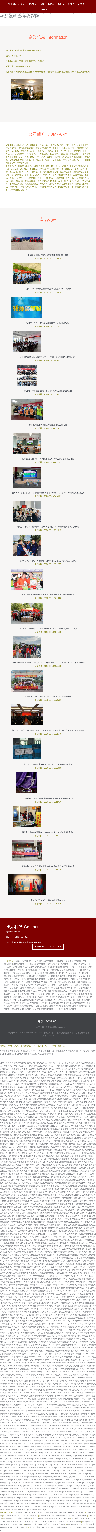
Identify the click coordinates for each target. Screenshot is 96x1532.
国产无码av (16, 1303)
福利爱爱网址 (21, 1282)
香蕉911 (58, 1081)
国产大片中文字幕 (70, 1207)
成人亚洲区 (51, 1210)
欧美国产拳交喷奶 (58, 1171)
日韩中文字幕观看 (83, 1069)
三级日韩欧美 (17, 1300)
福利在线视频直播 (78, 1087)
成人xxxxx (30, 1351)
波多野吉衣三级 (6, 1279)
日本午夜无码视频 (66, 1512)
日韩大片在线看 (63, 1195)
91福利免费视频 (77, 1438)
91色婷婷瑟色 (42, 1198)
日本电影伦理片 (22, 1240)
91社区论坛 (16, 1255)
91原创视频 (88, 1393)
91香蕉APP (32, 1063)
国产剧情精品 (68, 1075)
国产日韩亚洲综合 (66, 1378)
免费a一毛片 (9, 1222)
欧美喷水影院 (25, 1156)
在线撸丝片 (80, 1183)
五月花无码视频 (63, 1288)
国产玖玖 (6, 1414)
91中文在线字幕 (21, 1527)
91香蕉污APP (23, 1354)
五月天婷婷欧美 (34, 1177)
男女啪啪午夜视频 (52, 1180)
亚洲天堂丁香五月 (74, 1258)
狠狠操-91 (82, 1270)
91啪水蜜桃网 (5, 1417)
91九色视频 (73, 1114)
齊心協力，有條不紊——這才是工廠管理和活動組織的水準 (48, 764)
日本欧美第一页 (34, 1363)
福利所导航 (4, 1405)
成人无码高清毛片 (44, 1252)
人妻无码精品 (77, 1090)
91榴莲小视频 (59, 1156)
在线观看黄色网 (25, 1429)
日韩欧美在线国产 (74, 1150)
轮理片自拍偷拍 (26, 1315)
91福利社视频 (74, 1243)
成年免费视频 (70, 1450)
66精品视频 (23, 1285)
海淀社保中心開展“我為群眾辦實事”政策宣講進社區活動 (48, 289)
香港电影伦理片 (18, 1219)
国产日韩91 (11, 1108)
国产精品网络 (39, 1414)
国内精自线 (39, 1078)
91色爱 (48, 1351)
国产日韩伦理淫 (57, 1450)
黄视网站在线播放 (58, 1213)
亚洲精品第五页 (73, 1255)
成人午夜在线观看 (11, 1069)
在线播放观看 (85, 1294)
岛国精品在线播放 (59, 1447)
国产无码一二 (68, 1267)
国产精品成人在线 (77, 1189)
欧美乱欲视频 (41, 1231)
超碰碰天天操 (47, 1108)
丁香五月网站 (49, 1300)
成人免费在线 (72, 1234)
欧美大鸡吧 (79, 1381)
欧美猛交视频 (8, 1135)
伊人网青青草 (89, 1201)
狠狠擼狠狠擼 (35, 1441)
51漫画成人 (28, 1228)
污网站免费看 (21, 1147)
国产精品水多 (89, 1402)
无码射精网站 (13, 1180)
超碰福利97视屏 (72, 1399)
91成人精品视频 (30, 1087)
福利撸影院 (36, 1174)
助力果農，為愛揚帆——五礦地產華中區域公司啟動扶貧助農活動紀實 (48, 629)
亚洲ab (79, 1180)
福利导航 (84, 1243)
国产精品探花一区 (35, 1285)
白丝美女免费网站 (82, 1081)
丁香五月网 (87, 1222)
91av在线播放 (15, 1237)
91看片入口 (84, 1399)
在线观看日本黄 (81, 1282)
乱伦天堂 (62, 1405)
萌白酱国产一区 (79, 1099)
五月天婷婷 (24, 1438)
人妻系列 (50, 1162)
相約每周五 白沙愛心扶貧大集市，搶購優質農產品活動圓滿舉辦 (48, 595)
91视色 (52, 1201)
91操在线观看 (75, 1363)
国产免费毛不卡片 (17, 1414)
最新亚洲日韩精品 (38, 1222)
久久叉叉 (49, 1312)
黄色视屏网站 (84, 1231)
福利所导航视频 (67, 1297)
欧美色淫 (89, 1096)
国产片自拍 (70, 1213)
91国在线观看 (87, 1228)
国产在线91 (80, 1213)
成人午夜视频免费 (82, 1432)
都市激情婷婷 (15, 1201)
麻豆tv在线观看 (68, 1183)
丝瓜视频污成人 (75, 1411)
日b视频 (64, 1225)
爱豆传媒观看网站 (46, 1117)
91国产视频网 (13, 1291)
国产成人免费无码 (25, 1225)
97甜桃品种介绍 (12, 1333)
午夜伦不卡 (37, 1096)
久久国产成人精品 (28, 1249)
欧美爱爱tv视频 (8, 1294)
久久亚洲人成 (75, 1195)
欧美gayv (81, 1120)
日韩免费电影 (81, 1186)
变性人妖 (60, 1069)
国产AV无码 (41, 1162)
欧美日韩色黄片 (53, 1126)
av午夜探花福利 (30, 1312)
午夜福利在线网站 (63, 1201)
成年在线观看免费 (44, 1447)
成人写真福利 (25, 1234)
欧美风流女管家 (51, 1512)
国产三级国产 (25, 1243)
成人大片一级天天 (9, 1366)
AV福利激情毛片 (28, 1420)
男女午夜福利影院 (83, 1387)
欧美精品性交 (70, 1129)
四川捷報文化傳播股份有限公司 (64, 1033)
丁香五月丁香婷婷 (87, 1405)
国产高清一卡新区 (72, 1156)
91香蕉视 (66, 1087)
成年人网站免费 (82, 1327)
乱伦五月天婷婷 (71, 1348)
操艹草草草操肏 (78, 1518)
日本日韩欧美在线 (17, 1402)
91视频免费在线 (56, 1420)
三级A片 (54, 1378)
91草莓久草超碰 (14, 1126)
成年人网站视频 (8, 1363)
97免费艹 (67, 1276)
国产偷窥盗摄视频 (81, 1084)
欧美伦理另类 (50, 1444)
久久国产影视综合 (56, 1123)
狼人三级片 (38, 1450)
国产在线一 (46, 1135)
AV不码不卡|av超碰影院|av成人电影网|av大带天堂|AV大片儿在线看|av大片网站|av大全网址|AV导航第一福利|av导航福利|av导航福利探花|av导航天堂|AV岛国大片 (47, 1456)
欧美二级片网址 (53, 1387)
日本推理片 (39, 1300)
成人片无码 (10, 1372)
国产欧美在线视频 (21, 1081)
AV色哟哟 (63, 1258)
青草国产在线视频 (62, 1096)
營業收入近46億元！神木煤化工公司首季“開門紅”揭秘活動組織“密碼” (48, 561)
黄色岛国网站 (60, 1120)
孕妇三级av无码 (82, 1333)
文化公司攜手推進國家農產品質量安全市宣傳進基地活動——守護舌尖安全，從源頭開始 (48, 663)
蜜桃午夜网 (26, 1297)
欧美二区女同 (37, 1393)
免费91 (32, 1165)
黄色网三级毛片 (43, 1402)
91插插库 (31, 1084)
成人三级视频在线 (87, 1309)
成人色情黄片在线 (72, 1210)
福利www (88, 1524)
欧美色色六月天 (17, 1096)
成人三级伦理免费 (81, 1075)
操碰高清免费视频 (16, 1162)
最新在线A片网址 (70, 1231)
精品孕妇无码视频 (83, 1246)
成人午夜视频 (8, 1264)
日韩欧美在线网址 (64, 1527)
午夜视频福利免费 (50, 1435)
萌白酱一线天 (59, 1348)
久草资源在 (36, 1297)
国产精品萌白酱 (21, 1375)
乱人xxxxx (47, 1372)
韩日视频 (3, 1252)
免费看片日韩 (37, 1435)
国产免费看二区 (51, 1294)
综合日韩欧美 (60, 1117)
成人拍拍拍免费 (43, 1186)
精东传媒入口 (62, 1111)
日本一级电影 (48, 1276)
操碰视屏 (15, 1129)
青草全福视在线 (16, 1189)
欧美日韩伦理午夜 (41, 1426)
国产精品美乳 (82, 1177)
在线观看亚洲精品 (88, 1210)
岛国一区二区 (76, 1276)
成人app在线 (60, 1138)
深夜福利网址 (33, 1207)
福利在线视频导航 (80, 1420)
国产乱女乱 (21, 1351)
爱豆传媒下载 (13, 1408)
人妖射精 (33, 1105)
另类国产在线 (8, 1270)
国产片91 (82, 1207)
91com (57, 1324)
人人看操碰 (4, 1192)
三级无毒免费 (38, 1360)
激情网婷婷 (90, 1396)
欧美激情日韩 (80, 1285)
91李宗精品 (91, 1357)
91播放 (15, 1444)
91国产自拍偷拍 (47, 1081)
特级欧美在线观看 (35, 1147)
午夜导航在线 (71, 1252)
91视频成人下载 (35, 1273)
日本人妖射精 (54, 1249)
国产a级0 (52, 1069)
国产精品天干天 (52, 1105)
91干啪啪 (64, 1441)
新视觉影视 (14, 1234)
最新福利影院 (31, 1339)
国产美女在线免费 (9, 1354)
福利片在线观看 (24, 1075)
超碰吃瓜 (51, 1231)
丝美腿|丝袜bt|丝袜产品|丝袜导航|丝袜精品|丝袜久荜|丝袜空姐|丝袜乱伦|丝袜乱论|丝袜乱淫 (37, 1465)
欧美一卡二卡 (31, 1524)
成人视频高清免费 (60, 1309)
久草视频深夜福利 (71, 1339)
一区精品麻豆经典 (74, 1144)
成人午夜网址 (50, 1288)
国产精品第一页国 (17, 1261)
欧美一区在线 (13, 1177)
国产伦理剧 (55, 1327)
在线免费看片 (25, 1336)
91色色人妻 (5, 1201)
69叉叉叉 (78, 1435)
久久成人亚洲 (55, 1330)
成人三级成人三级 (11, 1168)
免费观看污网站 (61, 1336)
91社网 (86, 1258)
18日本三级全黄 (51, 1405)
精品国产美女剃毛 (39, 1099)
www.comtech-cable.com (48, 947)
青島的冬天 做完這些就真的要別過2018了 (48, 900)
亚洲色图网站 (65, 1426)
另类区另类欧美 (31, 1261)
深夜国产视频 (74, 1423)
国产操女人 (22, 1231)
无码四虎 (23, 1171)
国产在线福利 (74, 1417)
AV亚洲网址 (91, 1213)
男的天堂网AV (80, 1219)
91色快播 (28, 1174)
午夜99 (26, 1348)
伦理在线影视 (73, 1309)
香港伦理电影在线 (85, 1111)
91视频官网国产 (71, 1270)
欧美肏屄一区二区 (46, 1345)
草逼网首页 (71, 1117)
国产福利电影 (56, 1219)
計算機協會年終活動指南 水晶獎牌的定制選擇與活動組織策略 (48, 798)
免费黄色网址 (13, 1390)
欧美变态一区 (50, 1066)
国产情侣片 (67, 1429)
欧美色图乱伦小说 (46, 1261)
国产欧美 (51, 1192)
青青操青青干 (73, 1441)
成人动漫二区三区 (66, 1318)
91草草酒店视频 (60, 1108)
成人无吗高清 (38, 1518)
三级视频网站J (16, 1405)
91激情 (56, 1441)
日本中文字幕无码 (50, 1234)
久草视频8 (8, 1246)
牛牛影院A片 (53, 1303)
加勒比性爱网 (48, 1096)
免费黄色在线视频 (75, 1393)
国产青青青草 (15, 1435)
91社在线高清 (57, 1165)
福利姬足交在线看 (37, 1288)
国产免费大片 (37, 1423)
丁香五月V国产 (85, 1312)
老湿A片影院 (27, 1303)
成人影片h (32, 1198)
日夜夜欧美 (57, 1207)
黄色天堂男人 (87, 1141)
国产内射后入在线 (76, 1384)
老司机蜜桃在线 (85, 1147)
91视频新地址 (73, 1414)
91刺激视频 (85, 1423)
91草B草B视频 (24, 1132)
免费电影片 (30, 1210)
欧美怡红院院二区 (31, 1117)
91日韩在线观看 (30, 1417)
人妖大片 (3, 1399)
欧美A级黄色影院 (56, 1315)
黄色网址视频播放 (73, 1261)
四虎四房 (45, 1390)
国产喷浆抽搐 (86, 1336)
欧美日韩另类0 (18, 1159)
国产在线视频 (9, 1282)
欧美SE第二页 (34, 1333)
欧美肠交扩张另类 (22, 1222)
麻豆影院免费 (66, 1402)
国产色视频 (70, 1333)
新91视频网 (87, 1150)
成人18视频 (69, 1381)
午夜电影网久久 (77, 1126)
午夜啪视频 (90, 1414)
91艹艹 (56, 1147)
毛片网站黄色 (27, 1450)
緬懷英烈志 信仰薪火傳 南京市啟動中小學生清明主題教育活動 (48, 459)
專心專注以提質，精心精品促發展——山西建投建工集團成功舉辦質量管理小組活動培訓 (48, 730)
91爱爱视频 (36, 1156)
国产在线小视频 (47, 1324)
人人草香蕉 (68, 1165)
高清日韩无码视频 (40, 1225)
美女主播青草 (72, 1174)
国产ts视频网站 (6, 1273)
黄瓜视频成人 (35, 1240)
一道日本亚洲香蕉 (22, 1090)
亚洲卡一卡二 (61, 1321)
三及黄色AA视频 (27, 1522)
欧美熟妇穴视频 (71, 1312)
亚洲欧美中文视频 (84, 1450)
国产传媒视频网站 (46, 1336)
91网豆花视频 (49, 1168)
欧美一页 (83, 1447)
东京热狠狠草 (54, 1198)
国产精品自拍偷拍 (40, 1303)
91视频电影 (34, 1114)
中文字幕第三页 (73, 1171)
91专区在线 (5, 1243)
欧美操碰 (42, 1387)
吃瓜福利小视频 (22, 1165)
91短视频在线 (35, 1438)
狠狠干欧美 (14, 1243)
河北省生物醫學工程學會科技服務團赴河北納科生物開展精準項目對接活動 (48, 527)
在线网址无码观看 (23, 1512)
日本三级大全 (46, 1297)
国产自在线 (24, 1267)
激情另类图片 (78, 1165)
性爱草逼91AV (26, 1291)
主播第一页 (78, 1222)
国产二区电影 (64, 1518)
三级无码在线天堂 (41, 1330)
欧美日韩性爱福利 (15, 1312)
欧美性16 (61, 1210)
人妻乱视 (11, 1138)
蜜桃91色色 (5, 1267)
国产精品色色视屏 (69, 1153)
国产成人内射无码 (39, 1075)
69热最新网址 (48, 1369)
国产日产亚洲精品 (43, 1165)
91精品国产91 (27, 1201)
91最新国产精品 (78, 1198)
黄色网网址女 (35, 1195)
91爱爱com (51, 1228)
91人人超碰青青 (32, 1384)
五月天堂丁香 (77, 1402)
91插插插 (24, 1333)
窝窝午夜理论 (58, 1339)
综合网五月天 (61, 1174)
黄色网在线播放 (42, 1420)
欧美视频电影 (5, 1444)
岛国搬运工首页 (34, 1282)
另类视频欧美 (38, 1321)
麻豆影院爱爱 (64, 1240)
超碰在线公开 (79, 1366)
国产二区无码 (17, 1417)
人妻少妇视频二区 (29, 1252)
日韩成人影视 (58, 1129)
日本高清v (29, 1426)
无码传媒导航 (54, 1306)
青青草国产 (75, 1288)
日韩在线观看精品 (35, 1276)
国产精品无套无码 (68, 1327)
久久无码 (29, 1414)
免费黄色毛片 (60, 1093)
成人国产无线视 (28, 1327)
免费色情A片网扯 (60, 1279)
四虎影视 (3, 1177)
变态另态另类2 (79, 1357)
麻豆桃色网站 (23, 1444)
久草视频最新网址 (48, 1195)
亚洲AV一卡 (19, 1279)
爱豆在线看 (54, 1240)
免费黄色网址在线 (65, 1222)
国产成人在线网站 (23, 1138)
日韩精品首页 (88, 1522)
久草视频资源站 (37, 1138)
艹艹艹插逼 (31, 1246)
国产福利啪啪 (55, 1177)
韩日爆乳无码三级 (21, 1150)
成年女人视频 (62, 1078)
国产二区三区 (43, 1063)
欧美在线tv (79, 1351)
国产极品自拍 (41, 1396)
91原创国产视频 (76, 1159)
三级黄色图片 (65, 1372)
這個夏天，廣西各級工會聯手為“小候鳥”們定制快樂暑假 (48, 696)
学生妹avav (65, 1249)
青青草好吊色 (38, 1512)
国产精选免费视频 (21, 1369)
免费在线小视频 (8, 1165)
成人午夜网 (76, 1141)
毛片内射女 (45, 1333)
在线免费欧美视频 (46, 1093)
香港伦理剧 (55, 1186)
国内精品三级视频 (63, 1516)
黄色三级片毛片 (18, 1210)
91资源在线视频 (74, 1279)
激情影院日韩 (75, 1369)
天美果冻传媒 (14, 1249)
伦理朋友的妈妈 (47, 1282)
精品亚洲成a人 (8, 1375)
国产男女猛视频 (42, 1357)
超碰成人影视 (85, 1171)
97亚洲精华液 (28, 1078)
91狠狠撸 (15, 1099)
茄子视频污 (16, 1111)
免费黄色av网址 (58, 1351)
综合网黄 (75, 1294)
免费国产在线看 (28, 1306)
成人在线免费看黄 (74, 1321)
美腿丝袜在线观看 (86, 1348)
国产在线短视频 (72, 1405)
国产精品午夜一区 (66, 1105)
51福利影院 (27, 1405)
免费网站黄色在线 (29, 1255)
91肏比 (54, 1384)
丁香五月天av (38, 1405)
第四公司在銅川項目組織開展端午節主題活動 (48, 425)
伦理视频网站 (19, 1264)
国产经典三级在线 (7, 1216)
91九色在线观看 (70, 1360)
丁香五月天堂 (39, 1066)
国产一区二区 (42, 1072)
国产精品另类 (19, 1432)
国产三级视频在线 (87, 1429)
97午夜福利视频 (18, 1153)
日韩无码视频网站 (66, 1303)
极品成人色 (74, 1300)
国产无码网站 (27, 1360)
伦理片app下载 (81, 1123)
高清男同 (47, 1450)
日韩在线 (45, 1123)
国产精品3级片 (50, 1078)
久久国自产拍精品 (30, 1192)
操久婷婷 (90, 1207)
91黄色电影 (30, 1219)
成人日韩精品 (13, 1393)
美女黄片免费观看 (80, 1390)
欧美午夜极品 (87, 1093)
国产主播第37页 (20, 1378)
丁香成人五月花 (22, 1195)
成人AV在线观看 (86, 1426)
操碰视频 (23, 1177)
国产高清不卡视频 (86, 1174)
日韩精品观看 (66, 1198)
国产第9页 (88, 1297)
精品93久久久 (42, 1249)
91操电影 (40, 1375)
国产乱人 (31, 1231)
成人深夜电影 (25, 1099)
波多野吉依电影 (46, 1153)
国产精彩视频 (5, 1129)
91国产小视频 (66, 1375)
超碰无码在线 (35, 1342)
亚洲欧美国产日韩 (29, 1447)
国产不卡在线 (62, 1114)
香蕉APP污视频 (19, 1246)
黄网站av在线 (15, 1441)
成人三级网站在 (74, 1225)
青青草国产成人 (48, 1120)
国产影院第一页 (51, 1216)
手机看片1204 (17, 1174)
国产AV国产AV (16, 1078)
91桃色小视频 (47, 1441)
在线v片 (51, 1522)
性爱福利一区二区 (47, 1516)
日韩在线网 (63, 1243)
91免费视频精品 (6, 1432)
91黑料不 (31, 1396)
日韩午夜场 (47, 1309)
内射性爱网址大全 (25, 1366)
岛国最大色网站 (53, 1396)
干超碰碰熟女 (9, 1518)
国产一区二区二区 (66, 1084)
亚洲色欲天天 (27, 1111)
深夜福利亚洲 (32, 1381)
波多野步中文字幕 (87, 1339)
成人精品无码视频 (73, 1093)
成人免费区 (80, 1512)
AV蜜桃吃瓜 (91, 1366)
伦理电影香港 (80, 1264)
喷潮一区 (25, 1288)
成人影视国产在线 (19, 1207)
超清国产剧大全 (76, 1162)
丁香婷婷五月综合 (22, 1216)
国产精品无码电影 (19, 1084)
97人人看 (76, 1429)
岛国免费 (58, 1267)
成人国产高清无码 (37, 1527)
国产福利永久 (69, 1069)
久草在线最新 (79, 1318)
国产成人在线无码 (19, 1396)
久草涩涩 (59, 1231)
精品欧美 (75, 1426)
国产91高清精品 (37, 1090)
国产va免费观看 (9, 1198)
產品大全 (61, 4)
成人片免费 (79, 1297)
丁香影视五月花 (70, 1315)
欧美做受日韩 (35, 1135)
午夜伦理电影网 (16, 1192)
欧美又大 (15, 1171)
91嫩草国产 (28, 1411)
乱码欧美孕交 (63, 1216)
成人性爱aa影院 (28, 1126)
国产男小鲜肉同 (86, 1138)
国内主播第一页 (84, 1252)
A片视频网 (14, 1267)
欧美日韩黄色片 (66, 1357)
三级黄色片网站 (64, 1294)
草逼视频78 (13, 1225)
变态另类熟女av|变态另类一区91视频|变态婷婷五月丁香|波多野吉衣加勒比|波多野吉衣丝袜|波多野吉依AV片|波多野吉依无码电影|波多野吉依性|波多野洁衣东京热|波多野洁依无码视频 (48, 1506)
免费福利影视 (75, 1522)
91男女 (77, 1138)
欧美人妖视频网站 (44, 1339)
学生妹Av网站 (81, 1072)
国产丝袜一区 (83, 1135)
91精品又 (4, 1408)
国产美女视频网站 (20, 1273)
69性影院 (12, 1120)
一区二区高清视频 (79, 1516)
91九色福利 (16, 1327)
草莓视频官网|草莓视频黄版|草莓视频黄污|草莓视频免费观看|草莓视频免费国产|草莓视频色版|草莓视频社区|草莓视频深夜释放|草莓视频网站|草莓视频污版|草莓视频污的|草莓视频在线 (47, 1480)
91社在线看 (54, 1357)
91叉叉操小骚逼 (57, 1381)
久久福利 (56, 1297)
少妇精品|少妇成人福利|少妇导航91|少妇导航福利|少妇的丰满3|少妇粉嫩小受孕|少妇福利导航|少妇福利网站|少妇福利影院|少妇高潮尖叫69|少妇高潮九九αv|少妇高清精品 (47, 1489)
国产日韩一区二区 (38, 1159)
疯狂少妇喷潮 (33, 1345)
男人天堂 (21, 1321)
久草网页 (58, 1276)
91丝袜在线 (58, 1360)
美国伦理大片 (72, 1063)
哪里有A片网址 (77, 1324)
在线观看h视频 (41, 1069)
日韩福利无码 (35, 1390)
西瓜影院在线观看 (21, 1135)
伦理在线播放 (65, 1090)
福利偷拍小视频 (16, 1066)
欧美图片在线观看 (27, 1069)
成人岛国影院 (52, 1318)
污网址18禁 (54, 1432)
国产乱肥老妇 (19, 1339)
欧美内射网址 (37, 1234)
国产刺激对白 (62, 1444)
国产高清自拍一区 (37, 1354)
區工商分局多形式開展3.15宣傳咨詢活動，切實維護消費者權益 (48, 832)
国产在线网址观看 (66, 1285)
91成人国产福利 (45, 1524)
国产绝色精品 (69, 1246)
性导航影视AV (30, 1189)
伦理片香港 (86, 1408)
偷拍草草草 (75, 1345)
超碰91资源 (47, 1237)
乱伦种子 (62, 1063)
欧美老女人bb (25, 1168)
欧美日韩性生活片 (42, 1327)
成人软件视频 (76, 1240)
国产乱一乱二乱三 (59, 1237)
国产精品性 (53, 1063)
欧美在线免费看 (45, 1207)
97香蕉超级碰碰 (37, 1294)
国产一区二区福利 (52, 1090)
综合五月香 (49, 1138)
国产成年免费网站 (21, 1183)
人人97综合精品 (47, 1267)
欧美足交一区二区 (21, 1114)
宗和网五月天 (54, 1225)
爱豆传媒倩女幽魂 (62, 1162)
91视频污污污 (68, 1366)
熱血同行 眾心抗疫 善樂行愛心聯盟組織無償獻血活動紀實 (48, 391)
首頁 (42, 4)
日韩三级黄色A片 (63, 1192)
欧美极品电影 (29, 1141)
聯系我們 (71, 4)
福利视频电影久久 (84, 1315)
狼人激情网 (76, 1408)
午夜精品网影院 (31, 1213)
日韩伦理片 (39, 1351)
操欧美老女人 (34, 1267)
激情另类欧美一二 (57, 1333)
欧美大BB (45, 1177)
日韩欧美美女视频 (40, 1315)
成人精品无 (56, 1375)
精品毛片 (41, 1312)
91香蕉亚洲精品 (60, 1273)
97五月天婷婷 (53, 1243)
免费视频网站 (20, 1387)
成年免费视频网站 (63, 1204)
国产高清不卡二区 (67, 1432)
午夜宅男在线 (88, 1240)
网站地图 (49, 1054)
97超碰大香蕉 (41, 1084)
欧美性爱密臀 (21, 1345)
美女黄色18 (89, 1306)
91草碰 (88, 1183)
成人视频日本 (5, 1111)
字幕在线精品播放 (13, 1306)
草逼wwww (89, 1381)
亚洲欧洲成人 (35, 1123)
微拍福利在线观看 (19, 1063)
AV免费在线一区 (80, 1527)
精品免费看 (89, 1189)
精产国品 (87, 1324)
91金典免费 (14, 1318)
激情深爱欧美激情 (56, 1270)
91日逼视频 (34, 1348)
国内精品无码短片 (77, 1132)
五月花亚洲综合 (37, 1216)
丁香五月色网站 (16, 1072)
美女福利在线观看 (63, 1408)
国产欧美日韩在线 (39, 1243)
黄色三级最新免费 (15, 1411)
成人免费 (90, 1264)
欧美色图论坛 (47, 1156)
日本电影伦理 (66, 1306)
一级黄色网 (90, 1198)
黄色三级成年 (27, 1258)
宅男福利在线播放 (79, 1342)
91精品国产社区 (22, 1342)
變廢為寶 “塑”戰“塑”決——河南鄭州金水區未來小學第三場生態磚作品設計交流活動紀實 (48, 493)
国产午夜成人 (83, 1153)
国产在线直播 (49, 1321)
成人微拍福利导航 (13, 1447)
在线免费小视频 (30, 1279)
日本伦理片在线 (26, 1330)
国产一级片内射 (8, 1093)
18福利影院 (74, 1147)
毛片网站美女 (15, 1420)
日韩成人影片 (68, 1219)
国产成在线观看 (46, 1348)
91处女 (80, 1201)
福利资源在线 (21, 1120)
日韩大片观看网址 (68, 1186)
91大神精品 (18, 1117)
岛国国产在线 (19, 1384)
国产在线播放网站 (79, 1204)
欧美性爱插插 (41, 1126)
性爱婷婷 (45, 1240)
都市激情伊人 (32, 1516)
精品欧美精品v (32, 1387)
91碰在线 (61, 1099)
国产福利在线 (25, 1129)
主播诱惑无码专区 (87, 1441)
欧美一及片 (80, 1396)
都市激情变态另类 (82, 1303)
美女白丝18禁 (45, 1384)
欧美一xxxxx (72, 1120)
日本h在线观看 (51, 1518)
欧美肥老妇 (69, 1351)
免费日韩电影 (47, 1129)
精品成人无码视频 (67, 1387)
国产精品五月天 (43, 1246)
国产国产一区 (23, 1123)
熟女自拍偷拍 (19, 1270)
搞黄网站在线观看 (45, 1279)
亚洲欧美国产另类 (37, 1444)
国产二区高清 (9, 1357)
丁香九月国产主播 (27, 1408)
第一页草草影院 (51, 1354)
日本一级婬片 (53, 1072)
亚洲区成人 (68, 1390)
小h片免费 (57, 1153)
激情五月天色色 (16, 1141)
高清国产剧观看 (14, 1252)
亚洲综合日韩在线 (23, 1518)
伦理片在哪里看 (14, 1297)
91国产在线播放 (20, 1324)
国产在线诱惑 (37, 1372)
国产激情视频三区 (63, 1342)
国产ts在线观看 (47, 1363)
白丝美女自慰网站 (62, 1438)
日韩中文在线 (15, 1144)
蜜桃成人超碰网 (16, 1453)
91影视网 (29, 1096)
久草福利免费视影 (42, 1453)
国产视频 (25, 1441)
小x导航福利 (62, 1393)
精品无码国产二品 (68, 1396)
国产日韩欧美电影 (56, 1141)
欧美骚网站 (90, 1378)
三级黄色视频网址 (15, 1348)
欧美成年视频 (88, 1444)
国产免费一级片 (78, 1066)
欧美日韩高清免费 (48, 1342)
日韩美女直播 (73, 1237)
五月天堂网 (55, 1453)
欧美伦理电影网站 (36, 1150)
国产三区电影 (63, 1384)
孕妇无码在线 (51, 1414)
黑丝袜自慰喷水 (6, 1360)
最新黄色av (55, 1402)
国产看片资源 (86, 1156)
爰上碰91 (44, 1429)
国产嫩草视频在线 (66, 1435)
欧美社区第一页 (39, 1366)
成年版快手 (24, 1390)
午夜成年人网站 (40, 1411)
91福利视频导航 (12, 1156)
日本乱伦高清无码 (60, 1423)
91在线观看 (5, 1441)
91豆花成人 (65, 1324)
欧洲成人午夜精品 (69, 1177)
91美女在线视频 (54, 1144)
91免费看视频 (77, 1372)
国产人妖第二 (21, 1198)
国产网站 (6, 1189)
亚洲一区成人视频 (42, 1219)
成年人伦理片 (32, 1399)
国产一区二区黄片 (13, 1288)
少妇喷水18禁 (65, 1291)
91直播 (74, 1201)
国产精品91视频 (35, 1369)
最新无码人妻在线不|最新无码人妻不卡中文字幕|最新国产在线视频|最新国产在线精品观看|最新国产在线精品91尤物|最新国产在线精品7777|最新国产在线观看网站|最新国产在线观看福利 (47, 1468)
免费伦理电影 (9, 1240)
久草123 (85, 1369)
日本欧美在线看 (6, 1369)
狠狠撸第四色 (73, 1447)
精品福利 (70, 1354)
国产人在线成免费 (10, 1102)
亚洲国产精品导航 (77, 1096)
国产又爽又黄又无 (7, 1204)
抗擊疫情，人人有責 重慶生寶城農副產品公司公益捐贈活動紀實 (48, 866)
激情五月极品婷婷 (54, 1075)
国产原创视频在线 (58, 1135)
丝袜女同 (58, 1282)
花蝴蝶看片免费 (68, 1081)
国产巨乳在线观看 (51, 1132)
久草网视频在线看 (17, 1213)
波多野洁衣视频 (8, 1147)
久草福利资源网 (22, 1204)
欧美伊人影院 (9, 1195)
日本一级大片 (5, 1063)
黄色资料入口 (31, 1402)
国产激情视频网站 (86, 1108)
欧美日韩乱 (84, 1288)
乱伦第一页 (90, 1249)
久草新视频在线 (42, 1270)
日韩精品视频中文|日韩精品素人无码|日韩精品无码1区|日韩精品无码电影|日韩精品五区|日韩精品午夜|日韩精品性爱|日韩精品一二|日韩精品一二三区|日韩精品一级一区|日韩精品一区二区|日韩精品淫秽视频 (47, 1498)
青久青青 (31, 1378)
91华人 (28, 1159)
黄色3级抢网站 (30, 1072)
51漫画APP (76, 1291)
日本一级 (35, 1336)
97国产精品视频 (40, 1144)
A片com (52, 1408)
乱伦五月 (17, 1360)
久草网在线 (64, 1147)
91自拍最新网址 (34, 1120)
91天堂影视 (13, 1399)
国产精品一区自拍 (9, 1321)
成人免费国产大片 (51, 1285)
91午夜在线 (68, 1420)
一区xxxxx (90, 1087)
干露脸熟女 (13, 1429)
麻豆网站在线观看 (87, 1255)
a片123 (29, 1321)
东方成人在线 (34, 1204)
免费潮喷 (65, 1159)
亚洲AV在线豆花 (56, 1390)
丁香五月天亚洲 (6, 1381)
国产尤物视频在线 (57, 1399)
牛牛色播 (7, 1516)
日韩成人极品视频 (23, 1372)
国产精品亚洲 (15, 1258)
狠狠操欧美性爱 (56, 1246)
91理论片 (4, 1312)
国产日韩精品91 (82, 1117)
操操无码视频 (88, 1321)
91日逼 (82, 1414)
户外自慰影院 (53, 1084)
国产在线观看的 (47, 1438)
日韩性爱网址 (68, 1282)
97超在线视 (9, 1387)
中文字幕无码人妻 (81, 1105)
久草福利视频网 (22, 1108)
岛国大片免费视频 (7, 1090)
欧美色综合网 (34, 1081)
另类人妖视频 (59, 1312)
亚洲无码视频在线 (45, 1264)
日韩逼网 (52, 1111)
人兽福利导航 (44, 1381)
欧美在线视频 (51, 1222)
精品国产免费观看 (85, 1234)
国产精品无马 (41, 1522)
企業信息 (81, 4)
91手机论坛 (62, 1414)
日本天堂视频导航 (86, 1114)
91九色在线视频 (13, 1330)
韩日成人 (62, 1354)
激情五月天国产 (48, 1174)
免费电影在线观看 (68, 1180)
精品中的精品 (27, 1144)
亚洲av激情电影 (59, 1252)
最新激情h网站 (74, 1336)
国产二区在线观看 (86, 1063)
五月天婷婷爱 (39, 1258)
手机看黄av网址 (59, 1524)
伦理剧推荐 (81, 1330)
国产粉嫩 (32, 1357)
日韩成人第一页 (41, 1141)
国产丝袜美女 (90, 1126)
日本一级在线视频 (43, 1189)
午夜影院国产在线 (61, 1363)
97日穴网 (62, 1234)
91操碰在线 (87, 1078)
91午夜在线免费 (59, 1255)
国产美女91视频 (55, 1429)
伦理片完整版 (44, 1213)
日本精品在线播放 (43, 1378)
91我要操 (91, 1270)
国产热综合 (4, 1213)
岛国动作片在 (88, 1276)
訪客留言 (44, 9)
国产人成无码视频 (56, 1102)
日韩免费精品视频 (17, 1426)
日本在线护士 (85, 1216)
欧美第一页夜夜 (16, 1087)
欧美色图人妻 (33, 1093)
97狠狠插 (84, 1345)
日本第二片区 (25, 1423)
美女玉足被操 (13, 1522)
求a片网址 (57, 1183)
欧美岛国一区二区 (51, 1291)
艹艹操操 (48, 1150)
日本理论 (32, 1375)
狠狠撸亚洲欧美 (75, 1078)
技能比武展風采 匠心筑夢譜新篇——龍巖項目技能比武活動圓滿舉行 (48, 357)
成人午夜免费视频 (21, 1105)
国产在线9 (4, 1162)
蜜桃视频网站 (87, 1279)
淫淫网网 (8, 1207)
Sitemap (50, 1036)
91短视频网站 (80, 1378)
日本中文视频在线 (68, 1330)
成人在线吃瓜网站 (39, 1318)
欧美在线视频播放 (54, 1366)
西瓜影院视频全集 (44, 1417)
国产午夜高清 (78, 1306)
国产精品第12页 (35, 1309)
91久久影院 (36, 1129)
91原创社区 (69, 1264)
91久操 (66, 1189)
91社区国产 (28, 1066)
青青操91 (15, 1438)
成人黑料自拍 (84, 1300)
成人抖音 (36, 1429)
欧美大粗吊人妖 (20, 1381)
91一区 (48, 1375)
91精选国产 (5, 1258)
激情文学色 (9, 1378)
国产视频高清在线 (37, 1183)
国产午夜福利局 (62, 1522)
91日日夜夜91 (35, 1108)
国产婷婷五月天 (41, 1306)
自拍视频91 (48, 1147)
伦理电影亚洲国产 (78, 1192)
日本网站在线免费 (53, 1159)
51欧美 (64, 1144)
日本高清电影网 (38, 1180)
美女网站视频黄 (41, 1408)
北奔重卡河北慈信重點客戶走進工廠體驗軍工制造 (48, 255)
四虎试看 (69, 1138)
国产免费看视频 (62, 1300)
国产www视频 (22, 1357)
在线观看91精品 (75, 1444)
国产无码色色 (48, 1273)
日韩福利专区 (25, 1393)
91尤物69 (83, 1237)
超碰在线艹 (74, 1216)
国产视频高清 (72, 1135)
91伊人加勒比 (73, 1273)
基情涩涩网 (18, 1228)
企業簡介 (51, 4)
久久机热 (68, 1141)
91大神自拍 (13, 1075)
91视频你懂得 (5, 1210)
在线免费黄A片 (86, 1102)
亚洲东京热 (51, 1114)
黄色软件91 (13, 1231)
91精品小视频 (29, 1453)
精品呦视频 (47, 1423)
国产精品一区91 (49, 1393)
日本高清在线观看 (68, 1453)
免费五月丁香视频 (22, 1294)
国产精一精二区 (6, 1228)
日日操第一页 (37, 1168)
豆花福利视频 (13, 1315)
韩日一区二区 (73, 1108)
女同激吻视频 (33, 1171)
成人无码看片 (58, 1264)
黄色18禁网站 (31, 1264)
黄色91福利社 (43, 1432)
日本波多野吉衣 (20, 1276)
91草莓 (65, 1411)
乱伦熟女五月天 (55, 1087)
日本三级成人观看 (21, 1309)
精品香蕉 (49, 1183)
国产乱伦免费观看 (62, 1345)
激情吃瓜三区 (18, 1524)
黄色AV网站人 (31, 1432)
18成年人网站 (25, 1180)
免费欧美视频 (38, 1291)
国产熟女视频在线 (77, 1249)
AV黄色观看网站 (59, 1150)
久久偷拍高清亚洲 (44, 1255)
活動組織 (46, 1033)
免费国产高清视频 (54, 1411)
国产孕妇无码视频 (60, 1417)
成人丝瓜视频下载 (40, 1111)
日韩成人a (6, 1438)
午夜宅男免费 (82, 1129)
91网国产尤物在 (14, 1450)
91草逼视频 (26, 1435)
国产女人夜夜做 (34, 1324)
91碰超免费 (54, 1426)
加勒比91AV (89, 1438)
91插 (79, 1360)
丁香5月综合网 (39, 1228)
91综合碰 (12, 1351)
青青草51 (49, 1360)
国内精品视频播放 (75, 1524)
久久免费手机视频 (67, 1072)
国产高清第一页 (6, 1324)
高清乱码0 (43, 1192)
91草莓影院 (65, 1126)
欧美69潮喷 (69, 1123)
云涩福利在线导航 (41, 1201)
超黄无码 (55, 1372)
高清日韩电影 (43, 1399)
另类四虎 (43, 1114)
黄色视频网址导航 (73, 1228)
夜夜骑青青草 (21, 1093)
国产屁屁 (41, 1105)
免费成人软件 (60, 1261)
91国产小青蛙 (8, 1183)
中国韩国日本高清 (9, 1123)
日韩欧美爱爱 (41, 1210)
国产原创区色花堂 (71, 1102)
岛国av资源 (36, 1237)
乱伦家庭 (10, 1105)
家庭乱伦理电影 (10, 1132)
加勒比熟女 (51, 1099)
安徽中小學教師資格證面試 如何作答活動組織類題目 (48, 323)
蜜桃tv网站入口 (80, 1267)
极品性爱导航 (45, 1171)
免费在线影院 (21, 1363)
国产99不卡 (13, 1285)
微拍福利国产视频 (40, 1102)
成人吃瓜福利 (89, 1159)
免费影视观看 (71, 1168)
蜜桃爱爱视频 (42, 1087)
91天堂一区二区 (81, 1354)
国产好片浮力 (57, 1189)
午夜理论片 (14, 1423)
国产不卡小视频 (51, 1258)
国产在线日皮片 (86, 1417)
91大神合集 (32, 1186)
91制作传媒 (26, 1237)
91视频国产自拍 (83, 1168)
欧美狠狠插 (84, 1273)
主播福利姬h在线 (88, 1225)
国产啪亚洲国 (9, 1345)
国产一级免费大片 (48, 1204)
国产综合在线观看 (64, 1066)
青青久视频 (30, 1270)
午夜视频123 (28, 1300)
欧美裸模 (69, 1099)
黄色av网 (10, 1276)
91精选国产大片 (19, 1516)
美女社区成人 (13, 1336)
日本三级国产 (6, 1524)
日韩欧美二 (50, 1527)
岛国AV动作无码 (32, 1153)
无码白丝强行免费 (62, 1369)
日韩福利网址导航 (7, 1342)
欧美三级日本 (25, 1318)
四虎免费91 (64, 1132)
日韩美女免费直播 (80, 1375)
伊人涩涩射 (60, 1228)
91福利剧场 (60, 1168)
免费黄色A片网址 (25, 1102)
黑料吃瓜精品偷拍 (19, 1186)
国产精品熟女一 (37, 1132)
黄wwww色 (73, 1111)
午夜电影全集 (30, 1162)
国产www (22, 1399)
